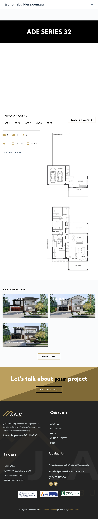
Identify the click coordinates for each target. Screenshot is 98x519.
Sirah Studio (73, 509)
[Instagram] (56, 484)
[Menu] (92, 4)
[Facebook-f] (51, 484)
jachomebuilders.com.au (24, 4)
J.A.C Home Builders (48, 509)
